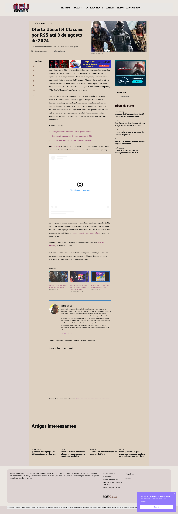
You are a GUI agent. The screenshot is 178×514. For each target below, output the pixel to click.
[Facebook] (34, 66)
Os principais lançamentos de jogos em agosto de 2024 (72, 136)
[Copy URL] (34, 95)
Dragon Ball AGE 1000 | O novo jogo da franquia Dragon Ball (129, 133)
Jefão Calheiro (59, 51)
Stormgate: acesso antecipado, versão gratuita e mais (71, 131)
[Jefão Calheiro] (54, 319)
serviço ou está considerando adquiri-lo (87, 233)
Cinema (63, 449)
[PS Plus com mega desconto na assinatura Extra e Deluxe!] (100, 276)
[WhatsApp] (34, 81)
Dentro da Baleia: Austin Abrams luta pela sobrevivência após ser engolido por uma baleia (73, 454)
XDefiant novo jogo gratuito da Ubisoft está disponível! (72, 140)
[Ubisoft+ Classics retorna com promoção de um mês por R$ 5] (58, 276)
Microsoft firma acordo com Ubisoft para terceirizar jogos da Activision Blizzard (79, 287)
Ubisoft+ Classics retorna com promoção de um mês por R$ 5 (58, 286)
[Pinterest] (34, 76)
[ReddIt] (34, 90)
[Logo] (21, 7)
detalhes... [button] (144, 501)
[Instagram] (65, 333)
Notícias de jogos (42, 23)
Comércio (118, 139)
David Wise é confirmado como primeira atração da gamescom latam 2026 (130, 124)
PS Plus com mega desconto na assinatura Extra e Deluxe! (100, 286)
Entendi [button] (156, 507)
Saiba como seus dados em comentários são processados (92, 399)
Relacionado (125, 96)
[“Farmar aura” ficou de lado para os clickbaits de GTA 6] (103, 439)
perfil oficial (55, 146)
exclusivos (93, 449)
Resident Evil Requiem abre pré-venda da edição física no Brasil (130, 142)
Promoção (83, 340)
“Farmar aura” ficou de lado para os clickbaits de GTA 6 (103, 453)
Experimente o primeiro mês (64, 340)
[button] (168, 7)
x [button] (174, 493)
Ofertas (76, 340)
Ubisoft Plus (91, 340)
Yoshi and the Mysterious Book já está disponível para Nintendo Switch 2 (129, 115)
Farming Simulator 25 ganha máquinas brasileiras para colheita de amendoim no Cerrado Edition (132, 454)
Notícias (121, 449)
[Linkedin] (34, 85)
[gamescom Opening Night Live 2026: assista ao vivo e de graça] (45, 439)
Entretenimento (36, 449)
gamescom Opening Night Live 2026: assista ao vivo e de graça (43, 453)
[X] (34, 71)
